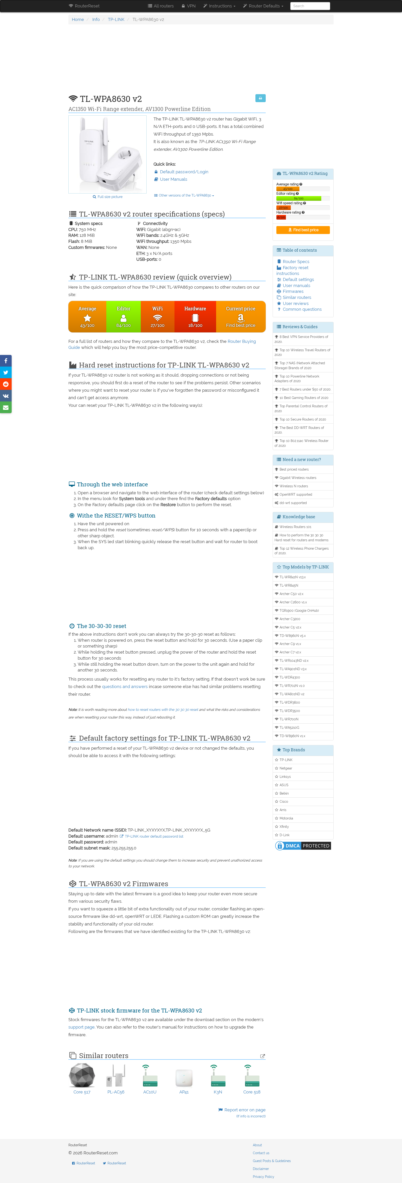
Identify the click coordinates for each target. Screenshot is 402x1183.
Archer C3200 (289, 619)
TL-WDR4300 (289, 677)
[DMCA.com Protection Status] (303, 845)
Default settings (298, 279)
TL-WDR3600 (289, 702)
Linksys (285, 777)
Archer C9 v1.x (290, 644)
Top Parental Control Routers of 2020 (301, 408)
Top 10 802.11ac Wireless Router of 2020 (302, 443)
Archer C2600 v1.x (293, 602)
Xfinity (284, 827)
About (257, 1145)
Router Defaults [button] (264, 5)
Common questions (302, 309)
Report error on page (244, 1112)
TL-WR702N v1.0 (292, 686)
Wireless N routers (293, 486)
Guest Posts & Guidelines (272, 1161)
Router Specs (295, 261)
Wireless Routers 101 (295, 527)
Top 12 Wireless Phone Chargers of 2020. (302, 550)
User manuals (296, 285)
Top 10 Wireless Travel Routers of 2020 (303, 352)
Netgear (285, 768)
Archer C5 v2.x (290, 627)
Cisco (283, 801)
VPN (191, 5)
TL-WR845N (288, 585)
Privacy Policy (263, 1177)
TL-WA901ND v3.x (293, 669)
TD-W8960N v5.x (292, 636)
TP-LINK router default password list (153, 836)
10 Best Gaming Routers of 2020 (303, 398)
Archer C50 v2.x (291, 594)
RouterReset (87, 5)
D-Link (284, 835)
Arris (282, 810)
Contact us (261, 1153)
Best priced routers (294, 469)
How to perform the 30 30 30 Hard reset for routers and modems (301, 537)
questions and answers (125, 686)
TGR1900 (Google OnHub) (299, 610)
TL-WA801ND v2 (291, 694)
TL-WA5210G (289, 727)
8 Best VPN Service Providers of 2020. (301, 339)
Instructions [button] (220, 5)
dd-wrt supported (293, 503)
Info (96, 19)
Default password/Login (183, 171)
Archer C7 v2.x (290, 652)
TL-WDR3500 (289, 711)
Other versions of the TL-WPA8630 (185, 195)
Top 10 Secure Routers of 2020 (302, 419)
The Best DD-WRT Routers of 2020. (299, 430)
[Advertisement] (167, 61)
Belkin (284, 793)
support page (81, 1027)
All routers (163, 5)
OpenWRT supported (295, 494)
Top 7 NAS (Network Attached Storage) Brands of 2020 (300, 365)
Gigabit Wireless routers (297, 478)
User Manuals (173, 179)
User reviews (295, 303)
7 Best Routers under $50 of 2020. (305, 389)
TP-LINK (116, 19)
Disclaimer (261, 1169)
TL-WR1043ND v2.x (293, 660)
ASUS (283, 785)
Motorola (286, 818)
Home (78, 19)
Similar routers (296, 297)
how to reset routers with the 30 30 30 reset (163, 710)
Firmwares (293, 291)
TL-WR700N (288, 719)
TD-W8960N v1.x (292, 736)
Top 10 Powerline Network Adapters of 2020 (297, 378)
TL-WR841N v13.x (292, 577)
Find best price (305, 230)
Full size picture (110, 197)
